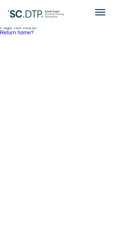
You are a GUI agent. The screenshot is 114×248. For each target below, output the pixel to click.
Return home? (17, 32)
